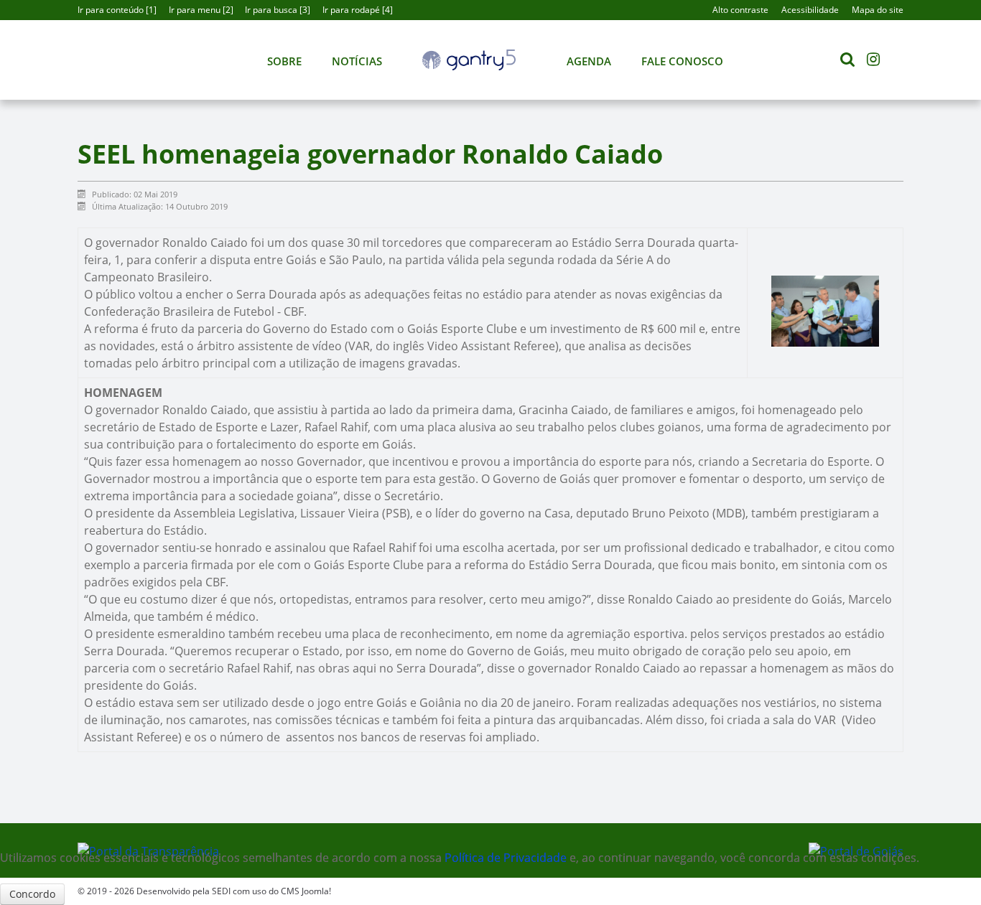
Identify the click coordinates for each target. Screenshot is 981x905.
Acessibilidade (810, 10)
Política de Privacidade (507, 858)
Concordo (32, 894)
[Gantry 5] (469, 60)
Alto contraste (740, 10)
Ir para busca (276, 10)
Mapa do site (877, 10)
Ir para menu (200, 10)
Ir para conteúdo (116, 10)
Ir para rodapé (356, 10)
